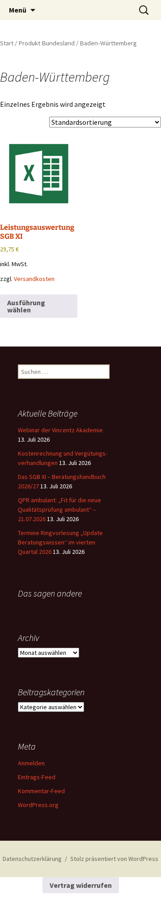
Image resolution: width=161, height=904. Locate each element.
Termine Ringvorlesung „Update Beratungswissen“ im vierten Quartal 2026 (60, 542)
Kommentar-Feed (41, 791)
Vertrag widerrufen (81, 885)
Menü (17, 9)
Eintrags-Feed (36, 777)
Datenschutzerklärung (32, 859)
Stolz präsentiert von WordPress (114, 859)
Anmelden (31, 763)
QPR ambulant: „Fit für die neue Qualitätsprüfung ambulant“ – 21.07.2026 (59, 509)
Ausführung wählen (26, 306)
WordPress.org (38, 805)
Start (6, 43)
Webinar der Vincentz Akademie (60, 430)
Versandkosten (34, 279)
